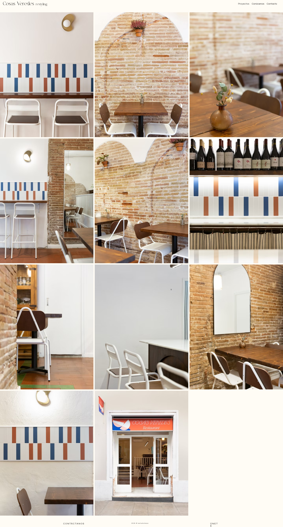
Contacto (272, 4)
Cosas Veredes (19, 3)
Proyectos (243, 4)
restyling (41, 4)
